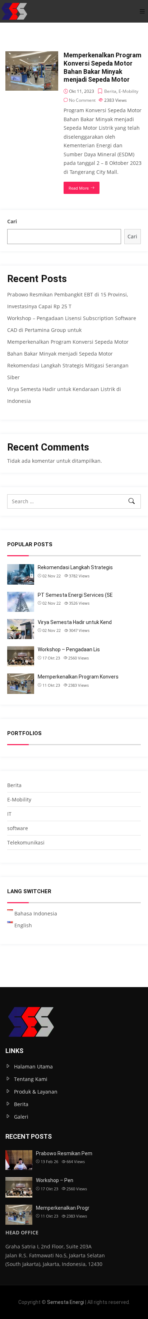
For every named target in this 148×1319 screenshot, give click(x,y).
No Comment (82, 100)
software (17, 828)
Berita (110, 91)
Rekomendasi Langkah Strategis (75, 567)
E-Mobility (128, 91)
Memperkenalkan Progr (62, 1208)
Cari (12, 221)
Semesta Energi (65, 1302)
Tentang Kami (30, 1079)
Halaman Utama (33, 1066)
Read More (79, 188)
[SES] (14, 11)
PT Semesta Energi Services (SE (75, 595)
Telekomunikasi (26, 842)
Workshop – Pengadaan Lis (69, 649)
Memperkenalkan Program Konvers (78, 677)
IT (9, 813)
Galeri (21, 1116)
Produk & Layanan (35, 1091)
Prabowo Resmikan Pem (64, 1153)
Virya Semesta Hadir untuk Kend (75, 622)
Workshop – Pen (54, 1180)
